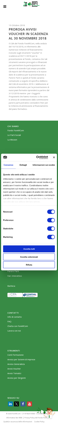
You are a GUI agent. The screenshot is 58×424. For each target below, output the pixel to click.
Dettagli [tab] (23, 165)
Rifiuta (29, 265)
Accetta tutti (29, 249)
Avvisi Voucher (14, 369)
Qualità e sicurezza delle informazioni (17, 421)
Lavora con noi (14, 331)
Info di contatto (14, 317)
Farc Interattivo (14, 276)
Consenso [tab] (8, 165)
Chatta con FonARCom (17, 326)
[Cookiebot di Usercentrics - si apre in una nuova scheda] (36, 157)
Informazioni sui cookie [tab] (44, 165)
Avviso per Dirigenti (16, 378)
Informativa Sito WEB (14, 418)
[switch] (51, 220)
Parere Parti (13, 271)
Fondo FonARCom (15, 130)
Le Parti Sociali (14, 135)
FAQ (9, 321)
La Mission (12, 140)
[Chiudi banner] (54, 157)
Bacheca (11, 286)
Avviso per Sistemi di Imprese (21, 359)
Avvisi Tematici (14, 373)
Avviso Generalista (16, 364)
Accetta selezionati (29, 257)
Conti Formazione (15, 355)
